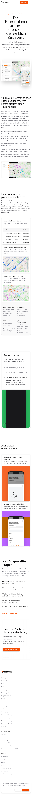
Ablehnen (18, 790)
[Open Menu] (30, 2)
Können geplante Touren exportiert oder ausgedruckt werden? (15, 589)
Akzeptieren (25, 790)
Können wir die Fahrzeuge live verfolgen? (15, 606)
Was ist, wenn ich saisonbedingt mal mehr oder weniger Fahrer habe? (13, 595)
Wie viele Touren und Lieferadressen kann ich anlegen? (13, 583)
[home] (5, 2)
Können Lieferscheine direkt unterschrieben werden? (11, 601)
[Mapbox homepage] (5, 658)
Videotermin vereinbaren (10, 613)
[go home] (6, 672)
